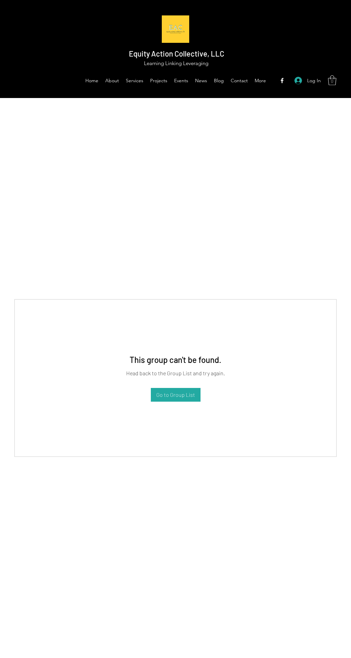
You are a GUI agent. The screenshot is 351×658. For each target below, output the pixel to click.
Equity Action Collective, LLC (176, 53)
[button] (332, 80)
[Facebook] (282, 80)
